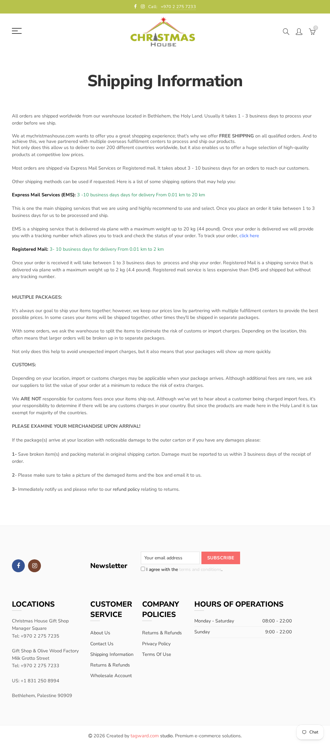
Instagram (34, 565)
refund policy (126, 489)
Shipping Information (111, 654)
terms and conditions (200, 569)
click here (249, 235)
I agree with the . (183, 569)
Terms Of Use (156, 654)
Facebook (18, 565)
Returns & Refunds (110, 665)
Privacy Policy (156, 643)
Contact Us (101, 643)
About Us (100, 632)
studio (152, 735)
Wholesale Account (111, 675)
